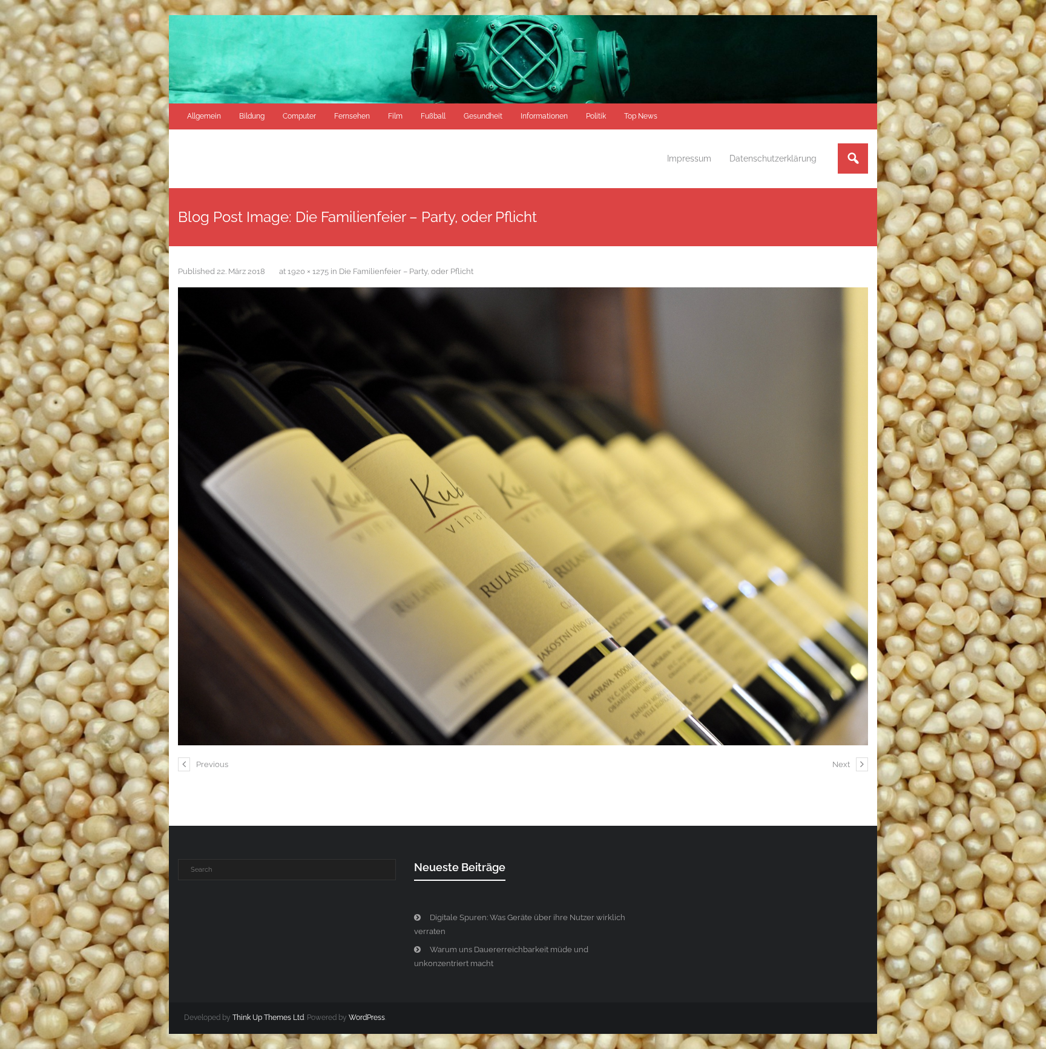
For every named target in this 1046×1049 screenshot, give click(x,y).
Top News (640, 116)
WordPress (367, 1017)
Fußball (433, 116)
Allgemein (204, 116)
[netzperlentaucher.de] (523, 516)
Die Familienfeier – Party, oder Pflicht (406, 271)
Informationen (544, 116)
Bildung (252, 116)
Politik (596, 116)
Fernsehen (352, 116)
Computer (299, 116)
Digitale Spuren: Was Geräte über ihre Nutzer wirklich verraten (519, 924)
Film (395, 116)
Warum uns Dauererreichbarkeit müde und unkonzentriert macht (501, 956)
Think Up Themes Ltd (268, 1017)
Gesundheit (483, 116)
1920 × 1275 (308, 271)
